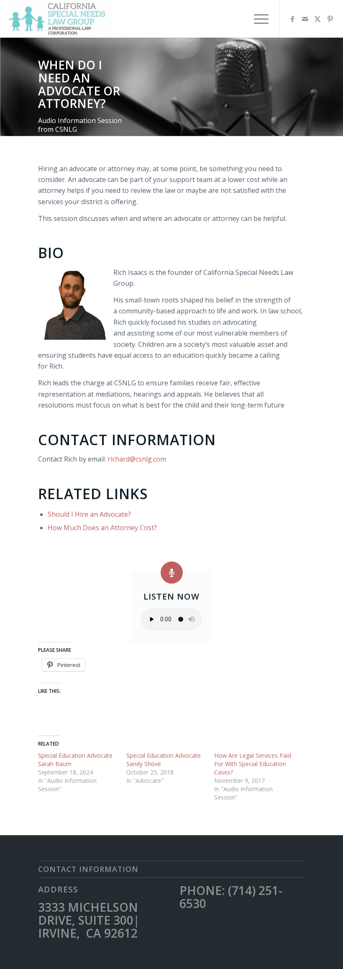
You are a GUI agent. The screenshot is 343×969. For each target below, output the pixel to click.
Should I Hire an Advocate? (89, 514)
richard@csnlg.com (137, 459)
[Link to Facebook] (292, 19)
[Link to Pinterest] (330, 19)
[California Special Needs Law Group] (60, 19)
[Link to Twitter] (317, 19)
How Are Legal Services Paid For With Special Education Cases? (252, 763)
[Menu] (257, 19)
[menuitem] (257, 19)
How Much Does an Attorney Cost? (102, 527)
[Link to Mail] (305, 19)
